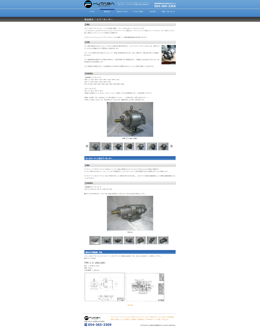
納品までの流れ (122, 11)
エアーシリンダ (125, 317)
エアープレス (145, 317)
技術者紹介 (141, 319)
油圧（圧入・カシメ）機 (157, 317)
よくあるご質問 (137, 11)
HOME (92, 11)
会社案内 (152, 11)
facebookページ (150, 319)
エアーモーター (115, 317)
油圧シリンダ (135, 317)
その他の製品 (170, 317)
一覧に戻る (130, 305)
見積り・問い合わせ (168, 11)
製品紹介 (107, 11)
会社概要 (133, 319)
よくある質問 (125, 319)
